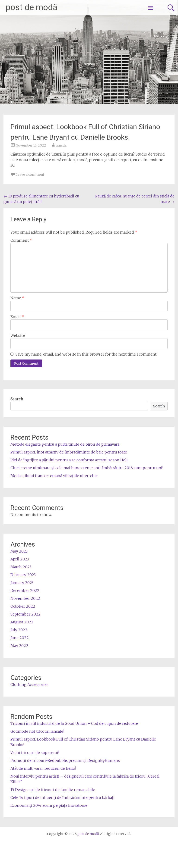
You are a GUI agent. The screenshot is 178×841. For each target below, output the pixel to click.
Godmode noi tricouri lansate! (37, 731)
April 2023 (19, 559)
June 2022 (19, 637)
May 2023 (19, 551)
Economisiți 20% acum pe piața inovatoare (48, 805)
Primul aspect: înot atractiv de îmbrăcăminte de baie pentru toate (68, 452)
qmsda (61, 145)
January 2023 (22, 582)
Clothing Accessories (29, 684)
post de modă (31, 7)
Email (17, 316)
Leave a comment (30, 174)
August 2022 (21, 622)
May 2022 (19, 645)
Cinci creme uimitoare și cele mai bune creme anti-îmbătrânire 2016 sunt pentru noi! (86, 468)
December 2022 (24, 590)
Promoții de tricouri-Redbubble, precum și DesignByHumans (65, 760)
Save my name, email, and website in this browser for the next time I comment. (86, 354)
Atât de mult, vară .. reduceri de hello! (43, 768)
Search (16, 399)
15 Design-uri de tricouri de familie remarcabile (52, 789)
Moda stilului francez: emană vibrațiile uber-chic (54, 475)
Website (17, 335)
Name (17, 298)
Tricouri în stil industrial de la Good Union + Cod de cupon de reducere (74, 723)
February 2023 (23, 574)
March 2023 (20, 567)
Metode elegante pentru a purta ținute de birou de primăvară (64, 444)
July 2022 (18, 630)
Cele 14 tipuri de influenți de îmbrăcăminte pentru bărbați (62, 797)
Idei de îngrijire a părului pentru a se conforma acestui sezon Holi (69, 460)
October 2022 (22, 606)
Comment (21, 240)
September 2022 (25, 614)
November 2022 (25, 598)
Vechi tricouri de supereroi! (34, 752)
